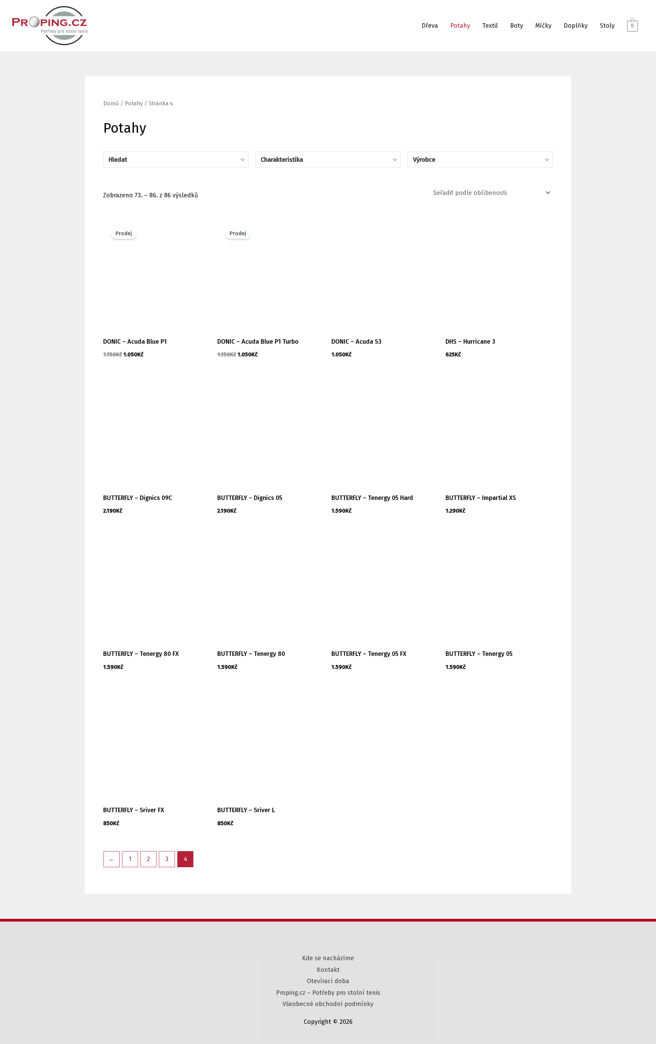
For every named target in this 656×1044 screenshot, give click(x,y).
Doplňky (576, 25)
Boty (516, 25)
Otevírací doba (328, 981)
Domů (111, 103)
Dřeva (430, 25)
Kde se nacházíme (328, 958)
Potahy (460, 25)
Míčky (543, 25)
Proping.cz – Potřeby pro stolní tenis (328, 992)
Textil (490, 25)
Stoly (607, 25)
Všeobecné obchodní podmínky (328, 1004)
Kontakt (328, 970)
